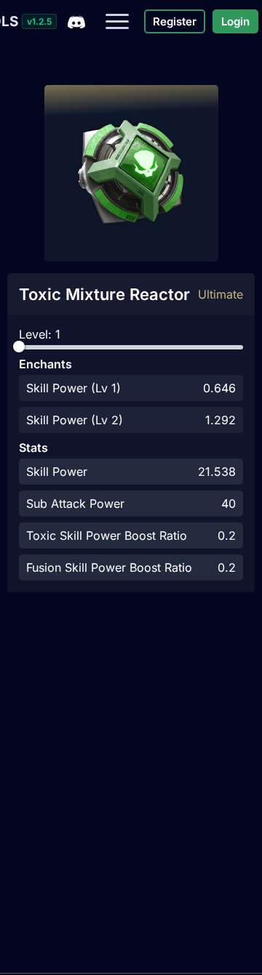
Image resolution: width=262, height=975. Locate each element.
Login (235, 21)
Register (174, 21)
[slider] (19, 346)
